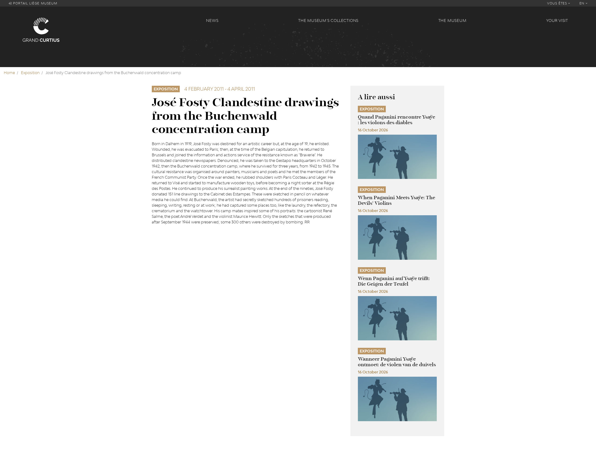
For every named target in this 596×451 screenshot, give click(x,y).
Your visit (557, 20)
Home (9, 72)
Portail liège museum (35, 3)
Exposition (30, 72)
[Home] (111, 29)
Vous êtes (557, 3)
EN (582, 3)
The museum (452, 20)
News (212, 20)
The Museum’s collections (328, 20)
